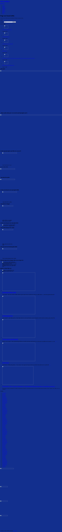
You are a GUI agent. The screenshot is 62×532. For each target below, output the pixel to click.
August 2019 (4, 465)
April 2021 (4, 447)
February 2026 (4, 398)
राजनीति (3, 7)
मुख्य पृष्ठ (3, 5)
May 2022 (3, 437)
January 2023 (4, 430)
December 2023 (4, 420)
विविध (3, 12)
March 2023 (4, 428)
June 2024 (3, 415)
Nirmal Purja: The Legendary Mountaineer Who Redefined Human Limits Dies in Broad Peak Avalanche (18, 58)
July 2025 (3, 404)
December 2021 (4, 441)
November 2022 (4, 432)
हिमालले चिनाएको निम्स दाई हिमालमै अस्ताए (8, 65)
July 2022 (3, 435)
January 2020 (4, 460)
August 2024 (4, 413)
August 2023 (4, 424)
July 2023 (3, 425)
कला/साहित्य (4, 8)
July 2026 (3, 393)
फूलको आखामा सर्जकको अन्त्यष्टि (7, 29)
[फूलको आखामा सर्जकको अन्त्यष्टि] (18, 290)
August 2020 (4, 454)
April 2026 (4, 396)
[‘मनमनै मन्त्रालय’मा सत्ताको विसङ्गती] (6, 42)
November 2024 (4, 411)
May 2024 (3, 416)
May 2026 (3, 395)
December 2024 (4, 410)
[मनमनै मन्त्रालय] (6, 49)
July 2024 (3, 414)
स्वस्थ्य (3, 10)
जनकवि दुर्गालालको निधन (5, 36)
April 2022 (4, 438)
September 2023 (4, 423)
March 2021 (4, 448)
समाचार (3, 6)
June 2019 (3, 466)
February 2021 (4, 449)
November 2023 (4, 421)
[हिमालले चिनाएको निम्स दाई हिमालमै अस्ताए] (6, 63)
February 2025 (4, 408)
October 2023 (4, 422)
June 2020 (3, 456)
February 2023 (4, 429)
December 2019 (4, 461)
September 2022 (4, 433)
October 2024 (4, 412)
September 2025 (4, 402)
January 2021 (4, 450)
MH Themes (15, 530)
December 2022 (4, 431)
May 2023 (3, 426)
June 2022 (3, 436)
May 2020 (3, 457)
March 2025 (4, 407)
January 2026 (4, 399)
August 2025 (4, 403)
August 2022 (4, 434)
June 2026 (3, 394)
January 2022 (4, 440)
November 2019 (4, 462)
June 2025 (3, 405)
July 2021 (3, 445)
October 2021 (4, 443)
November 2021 (4, 442)
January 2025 (4, 409)
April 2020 (4, 458)
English (3, 13)
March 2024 (4, 418)
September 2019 (4, 464)
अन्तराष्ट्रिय (4, 11)
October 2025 (4, 401)
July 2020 (3, 455)
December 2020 (4, 451)
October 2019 (4, 463)
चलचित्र (3, 9)
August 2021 (4, 444)
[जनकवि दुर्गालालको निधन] (6, 35)
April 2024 (4, 417)
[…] (55, 294)
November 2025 (4, 400)
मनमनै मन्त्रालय (4, 51)
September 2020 (4, 453)
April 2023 (4, 427)
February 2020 (4, 459)
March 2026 (4, 397)
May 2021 (3, 446)
